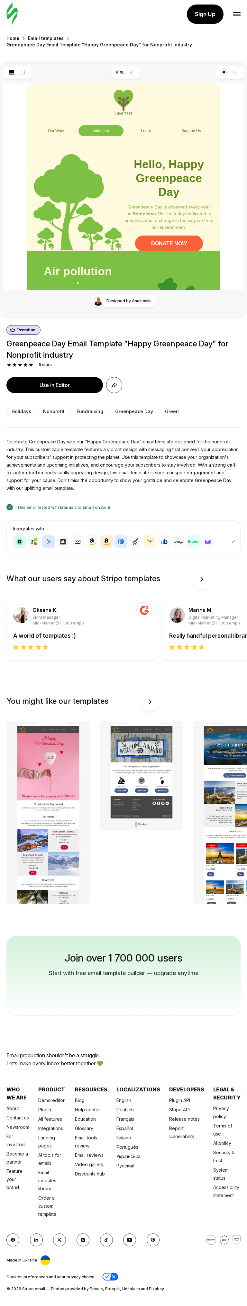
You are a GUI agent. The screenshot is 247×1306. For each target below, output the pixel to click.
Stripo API (179, 1109)
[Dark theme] (236, 72)
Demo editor (51, 1100)
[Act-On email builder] (34, 541)
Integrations (50, 1128)
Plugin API (179, 1100)
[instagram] (83, 1239)
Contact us (17, 1117)
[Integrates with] (232, 541)
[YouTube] (129, 1239)
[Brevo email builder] (193, 541)
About (12, 1108)
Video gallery (89, 1164)
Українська (128, 1156)
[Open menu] (237, 14)
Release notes (184, 1119)
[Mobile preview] (23, 72)
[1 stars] (9, 365)
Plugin (44, 1109)
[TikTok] (106, 1239)
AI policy (222, 1143)
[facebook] (12, 1239)
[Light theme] (224, 72)
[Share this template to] (114, 385)
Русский (125, 1165)
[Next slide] (201, 579)
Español (124, 1128)
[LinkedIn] (36, 1239)
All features (50, 1119)
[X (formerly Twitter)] (59, 1239)
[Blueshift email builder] (164, 541)
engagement (201, 472)
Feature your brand (14, 1179)
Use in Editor (55, 385)
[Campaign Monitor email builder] (207, 541)
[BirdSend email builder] (149, 541)
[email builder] (12, 14)
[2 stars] (14, 365)
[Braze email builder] (178, 541)
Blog (80, 1100)
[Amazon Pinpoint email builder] (92, 541)
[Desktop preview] (11, 72)
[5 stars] (31, 365)
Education (85, 1119)
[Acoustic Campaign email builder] (19, 541)
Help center (87, 1109)
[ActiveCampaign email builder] (48, 541)
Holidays (21, 411)
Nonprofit (54, 411)
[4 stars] (25, 365)
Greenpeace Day (134, 411)
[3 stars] (20, 365)
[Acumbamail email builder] (77, 541)
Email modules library (47, 1180)
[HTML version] (120, 72)
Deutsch (125, 1109)
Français (125, 1119)
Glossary (84, 1128)
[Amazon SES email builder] (106, 541)
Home (12, 38)
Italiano (123, 1137)
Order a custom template (47, 1206)
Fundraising (90, 411)
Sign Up (205, 14)
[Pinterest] (153, 1239)
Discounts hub (90, 1173)
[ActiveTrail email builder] (63, 541)
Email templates (46, 38)
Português (127, 1147)
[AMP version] (132, 72)
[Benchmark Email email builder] (135, 541)
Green (172, 411)
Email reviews (89, 1155)
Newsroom (17, 1127)
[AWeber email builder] (120, 541)
